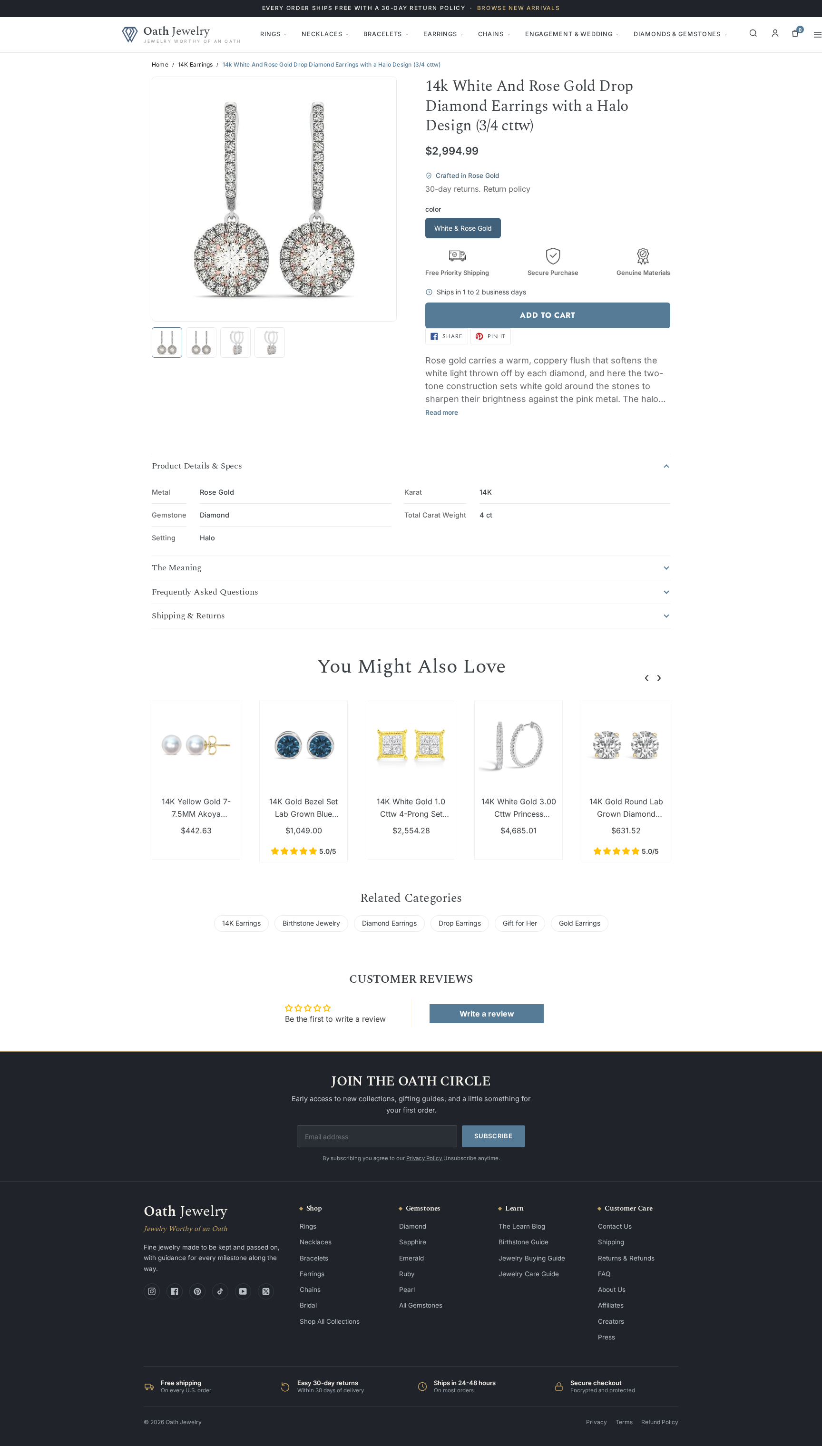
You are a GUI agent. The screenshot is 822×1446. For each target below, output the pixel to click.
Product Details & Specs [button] (197, 466)
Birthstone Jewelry (311, 923)
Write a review (487, 1013)
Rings (270, 34)
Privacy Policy (424, 1158)
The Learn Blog (522, 1226)
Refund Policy (659, 1422)
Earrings (440, 34)
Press (606, 1337)
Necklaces (322, 34)
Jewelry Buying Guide (532, 1258)
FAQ (604, 1274)
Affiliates (611, 1305)
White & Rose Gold (463, 228)
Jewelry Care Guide (529, 1274)
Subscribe (493, 1136)
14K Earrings (195, 64)
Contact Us (615, 1226)
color (433, 209)
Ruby (407, 1274)
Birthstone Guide (523, 1242)
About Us (612, 1289)
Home (160, 64)
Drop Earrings (460, 923)
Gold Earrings (579, 923)
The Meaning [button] (177, 568)
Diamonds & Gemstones (677, 34)
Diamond (412, 1226)
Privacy (596, 1422)
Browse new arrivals (518, 8)
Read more (441, 412)
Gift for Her (520, 923)
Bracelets (382, 34)
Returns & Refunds (626, 1258)
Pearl (407, 1289)
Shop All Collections (330, 1321)
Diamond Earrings (389, 923)
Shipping (611, 1242)
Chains (490, 34)
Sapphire (412, 1242)
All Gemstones (420, 1305)
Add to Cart (547, 315)
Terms (624, 1422)
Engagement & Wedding (569, 34)
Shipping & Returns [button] (188, 616)
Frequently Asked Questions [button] (205, 592)
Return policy (506, 189)
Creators (611, 1321)
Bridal (308, 1305)
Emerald (411, 1258)
